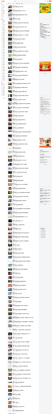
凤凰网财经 (13, 50)
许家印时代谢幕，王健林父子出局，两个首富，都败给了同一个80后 (21, 378)
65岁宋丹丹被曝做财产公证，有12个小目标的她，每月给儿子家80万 (21, 362)
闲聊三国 (4, 41)
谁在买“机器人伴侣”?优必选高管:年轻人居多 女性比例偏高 (20, 51)
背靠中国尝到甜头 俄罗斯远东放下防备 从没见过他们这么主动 (20, 232)
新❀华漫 (4, 53)
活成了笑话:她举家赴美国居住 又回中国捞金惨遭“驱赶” (45, 104)
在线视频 (4, 78)
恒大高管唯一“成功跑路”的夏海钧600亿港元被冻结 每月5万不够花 (21, 83)
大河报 (13, 308)
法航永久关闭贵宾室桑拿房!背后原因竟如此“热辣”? (19, 281)
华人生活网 (13, 110)
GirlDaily (13, 276)
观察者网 (13, 401)
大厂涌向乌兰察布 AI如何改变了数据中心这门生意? (19, 289)
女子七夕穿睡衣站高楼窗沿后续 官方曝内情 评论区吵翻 (19, 87)
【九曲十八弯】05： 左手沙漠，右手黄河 (45, 35)
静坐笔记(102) (41, 33)
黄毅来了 (13, 86)
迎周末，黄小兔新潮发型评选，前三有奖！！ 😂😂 (44, 25)
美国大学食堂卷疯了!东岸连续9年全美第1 (18, 115)
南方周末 (13, 58)
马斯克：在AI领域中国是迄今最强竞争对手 (18, 410)
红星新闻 (13, 54)
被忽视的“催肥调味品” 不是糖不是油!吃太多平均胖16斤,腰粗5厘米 (21, 103)
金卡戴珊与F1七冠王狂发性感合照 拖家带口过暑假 (19, 123)
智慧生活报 (13, 78)
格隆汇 (13, 413)
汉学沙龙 (4, 56)
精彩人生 (4, 35)
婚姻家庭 (4, 52)
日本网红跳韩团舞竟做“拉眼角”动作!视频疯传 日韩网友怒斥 (20, 236)
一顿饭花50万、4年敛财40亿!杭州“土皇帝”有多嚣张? (19, 172)
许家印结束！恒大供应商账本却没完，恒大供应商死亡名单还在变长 (21, 374)
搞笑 (3, 26)
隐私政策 (4, 90)
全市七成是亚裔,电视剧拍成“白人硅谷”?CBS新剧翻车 (19, 164)
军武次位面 (13, 70)
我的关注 (4, 13)
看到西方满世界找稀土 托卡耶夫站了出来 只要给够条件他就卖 (20, 63)
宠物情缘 (4, 27)
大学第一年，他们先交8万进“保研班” (17, 337)
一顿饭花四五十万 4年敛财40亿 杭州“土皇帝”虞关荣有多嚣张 (20, 107)
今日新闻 (17, 3)
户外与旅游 (4, 24)
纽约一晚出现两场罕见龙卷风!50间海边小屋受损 (19, 152)
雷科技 (13, 175)
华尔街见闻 (13, 268)
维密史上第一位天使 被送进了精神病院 (17, 277)
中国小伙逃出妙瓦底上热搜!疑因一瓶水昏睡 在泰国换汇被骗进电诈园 (21, 131)
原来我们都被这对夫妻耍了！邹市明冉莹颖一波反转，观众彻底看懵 (21, 325)
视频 (3, 15)
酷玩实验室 (13, 159)
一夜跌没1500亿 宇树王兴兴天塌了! (17, 293)
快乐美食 (4, 32)
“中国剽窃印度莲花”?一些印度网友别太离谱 (18, 224)
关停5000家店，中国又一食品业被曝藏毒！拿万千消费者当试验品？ (21, 370)
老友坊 (3, 61)
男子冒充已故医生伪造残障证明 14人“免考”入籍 (18, 10)
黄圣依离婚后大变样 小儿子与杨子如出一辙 (18, 406)
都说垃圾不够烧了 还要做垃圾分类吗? (17, 59)
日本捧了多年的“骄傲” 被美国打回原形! (17, 204)
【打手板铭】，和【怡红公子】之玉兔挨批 (45, 32)
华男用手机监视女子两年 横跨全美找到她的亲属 (18, 188)
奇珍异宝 (4, 20)
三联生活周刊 (13, 284)
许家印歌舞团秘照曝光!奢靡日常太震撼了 (18, 180)
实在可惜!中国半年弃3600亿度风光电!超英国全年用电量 (20, 75)
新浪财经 (13, 292)
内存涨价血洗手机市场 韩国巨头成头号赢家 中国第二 (19, 91)
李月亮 (13, 199)
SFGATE (13, 114)
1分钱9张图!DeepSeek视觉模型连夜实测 (18, 127)
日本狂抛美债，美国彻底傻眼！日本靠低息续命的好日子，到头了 (21, 333)
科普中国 (13, 118)
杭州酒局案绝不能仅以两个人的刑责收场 (17, 390)
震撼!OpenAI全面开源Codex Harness (17, 220)
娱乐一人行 (13, 405)
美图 (3, 16)
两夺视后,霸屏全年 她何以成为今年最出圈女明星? (19, 285)
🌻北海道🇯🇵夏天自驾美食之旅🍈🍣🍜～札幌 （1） (45, 28)
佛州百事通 (13, 183)
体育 (3, 23)
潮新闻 (13, 264)
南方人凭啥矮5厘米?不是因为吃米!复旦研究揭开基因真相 (20, 212)
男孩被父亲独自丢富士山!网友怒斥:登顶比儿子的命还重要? (20, 168)
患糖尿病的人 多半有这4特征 (16, 18)
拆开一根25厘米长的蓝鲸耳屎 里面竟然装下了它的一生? (20, 216)
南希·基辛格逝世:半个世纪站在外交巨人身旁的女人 (19, 99)
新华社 (13, 393)
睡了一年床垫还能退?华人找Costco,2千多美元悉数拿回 (20, 184)
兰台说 (13, 191)
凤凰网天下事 (13, 98)
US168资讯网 (13, 187)
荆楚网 (13, 304)
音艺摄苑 (4, 38)
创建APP (4, 93)
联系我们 (4, 84)
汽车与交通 (4, 73)
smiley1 (13, 320)
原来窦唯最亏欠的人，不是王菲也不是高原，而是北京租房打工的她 (21, 329)
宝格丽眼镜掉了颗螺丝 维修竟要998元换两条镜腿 (19, 55)
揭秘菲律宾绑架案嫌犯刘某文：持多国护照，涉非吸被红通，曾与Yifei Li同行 (22, 317)
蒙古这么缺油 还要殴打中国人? (16, 273)
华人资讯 (13, 5)
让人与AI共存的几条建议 (43, 34)
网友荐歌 (4, 58)
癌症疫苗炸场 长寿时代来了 (16, 398)
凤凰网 (13, 62)
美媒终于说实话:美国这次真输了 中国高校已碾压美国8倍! (20, 67)
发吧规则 (4, 91)
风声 (12, 389)
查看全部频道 (4, 79)
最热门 (3, 7)
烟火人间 (4, 75)
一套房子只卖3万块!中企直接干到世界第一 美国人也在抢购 (20, 196)
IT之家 (13, 409)
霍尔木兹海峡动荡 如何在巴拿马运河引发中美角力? (19, 47)
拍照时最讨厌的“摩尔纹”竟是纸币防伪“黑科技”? (18, 119)
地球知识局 (13, 272)
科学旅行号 (13, 66)
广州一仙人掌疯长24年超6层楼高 (16, 301)
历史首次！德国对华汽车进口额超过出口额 (18, 382)
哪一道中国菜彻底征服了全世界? (16, 228)
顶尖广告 (13, 179)
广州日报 (13, 300)
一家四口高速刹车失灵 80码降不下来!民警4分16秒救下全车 (20, 95)
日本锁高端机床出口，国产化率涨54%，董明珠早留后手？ (20, 366)
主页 (3, 4)
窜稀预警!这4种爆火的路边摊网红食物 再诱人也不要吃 (19, 14)
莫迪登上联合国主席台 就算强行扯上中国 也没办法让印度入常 (20, 313)
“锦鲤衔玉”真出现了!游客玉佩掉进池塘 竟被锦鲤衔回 (19, 309)
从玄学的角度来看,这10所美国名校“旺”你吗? (18, 156)
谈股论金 (4, 64)
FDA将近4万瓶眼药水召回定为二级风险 (17, 6)
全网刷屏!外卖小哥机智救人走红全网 (17, 176)
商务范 (13, 207)
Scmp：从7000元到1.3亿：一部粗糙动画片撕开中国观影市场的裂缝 (21, 386)
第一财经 (13, 288)
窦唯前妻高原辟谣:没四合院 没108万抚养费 (18, 79)
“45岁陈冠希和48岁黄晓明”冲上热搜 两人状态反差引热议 (20, 305)
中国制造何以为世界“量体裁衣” (16, 394)
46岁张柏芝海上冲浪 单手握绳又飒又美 (17, 265)
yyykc (13, 324)
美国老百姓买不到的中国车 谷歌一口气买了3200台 (19, 160)
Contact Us (4, 85)
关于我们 (4, 88)
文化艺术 (4, 29)
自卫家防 (4, 50)
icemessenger (14, 316)
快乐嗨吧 (4, 21)
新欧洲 (13, 280)
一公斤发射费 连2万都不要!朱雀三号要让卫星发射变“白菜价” (20, 22)
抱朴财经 (13, 397)
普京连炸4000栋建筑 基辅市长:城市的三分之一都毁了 (19, 71)
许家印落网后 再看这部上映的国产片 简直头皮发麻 (19, 200)
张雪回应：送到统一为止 (15, 402)
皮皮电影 (13, 106)
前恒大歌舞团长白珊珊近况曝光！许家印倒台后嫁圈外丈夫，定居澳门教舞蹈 (22, 321)
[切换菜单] (7, 4)
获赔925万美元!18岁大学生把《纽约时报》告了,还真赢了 (20, 111)
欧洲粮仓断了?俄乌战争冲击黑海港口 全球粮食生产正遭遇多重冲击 (21, 261)
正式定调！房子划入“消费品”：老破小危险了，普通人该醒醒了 (20, 341)
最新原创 (4, 10)
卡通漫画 (4, 46)
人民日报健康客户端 (14, 102)
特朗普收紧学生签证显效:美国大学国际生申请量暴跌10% (20, 269)
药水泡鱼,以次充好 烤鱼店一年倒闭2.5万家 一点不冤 (19, 26)
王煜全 (13, 74)
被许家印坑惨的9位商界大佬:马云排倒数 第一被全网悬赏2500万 (21, 297)
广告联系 (4, 87)
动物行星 (13, 215)
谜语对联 (4, 76)
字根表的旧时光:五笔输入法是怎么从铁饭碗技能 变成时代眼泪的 (21, 257)
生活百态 (4, 44)
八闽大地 (4, 49)
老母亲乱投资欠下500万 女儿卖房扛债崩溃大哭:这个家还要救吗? (21, 192)
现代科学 (4, 55)
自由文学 (4, 47)
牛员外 (13, 381)
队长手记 (13, 203)
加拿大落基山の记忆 (42, 26)
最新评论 (4, 12)
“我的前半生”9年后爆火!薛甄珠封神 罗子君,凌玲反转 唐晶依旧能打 (21, 208)
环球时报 (13, 223)
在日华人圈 (13, 167)
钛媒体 (13, 82)
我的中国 (4, 67)
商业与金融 (4, 70)
